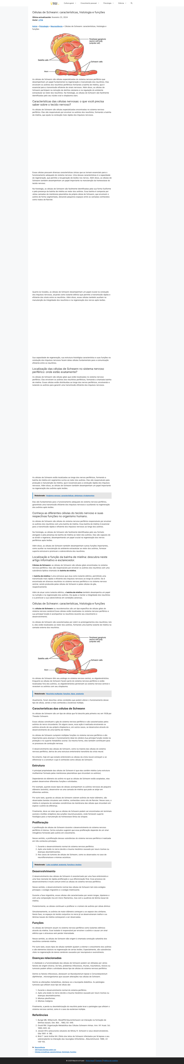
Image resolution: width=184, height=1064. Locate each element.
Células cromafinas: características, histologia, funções (55, 1052)
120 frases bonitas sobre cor (45, 1050)
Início (34, 26)
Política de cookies (110, 1061)
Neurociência (57, 26)
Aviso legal (90, 1061)
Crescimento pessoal (89, 3)
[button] (131, 3)
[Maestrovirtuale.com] (55, 3)
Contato (99, 1061)
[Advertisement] (72, 134)
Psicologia (107, 3)
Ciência (121, 3)
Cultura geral (69, 3)
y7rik (41, 20)
